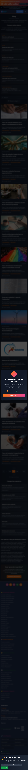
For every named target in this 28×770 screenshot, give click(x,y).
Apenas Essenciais (6, 764)
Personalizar (18, 764)
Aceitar (5, 767)
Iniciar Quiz (13, 395)
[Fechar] (24, 372)
